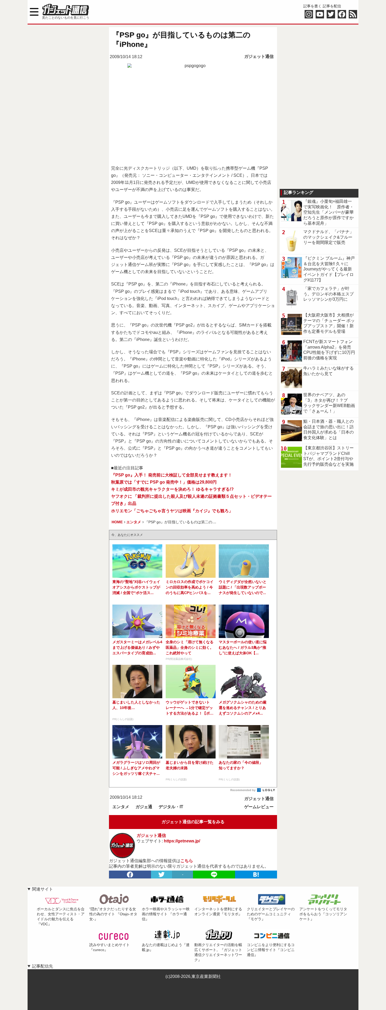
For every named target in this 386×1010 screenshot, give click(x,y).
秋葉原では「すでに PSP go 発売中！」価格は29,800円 (164, 482)
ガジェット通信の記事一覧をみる (193, 822)
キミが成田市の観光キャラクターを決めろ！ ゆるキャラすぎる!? (172, 489)
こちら (186, 860)
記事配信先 (42, 966)
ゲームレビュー (259, 807)
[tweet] (161, 874)
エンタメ (120, 807)
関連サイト (42, 889)
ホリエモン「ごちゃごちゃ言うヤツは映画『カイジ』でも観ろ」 (172, 511)
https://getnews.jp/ (182, 841)
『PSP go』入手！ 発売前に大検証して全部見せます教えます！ (171, 475)
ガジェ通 (143, 807)
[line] (214, 874)
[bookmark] (256, 874)
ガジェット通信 (259, 56)
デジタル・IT (171, 807)
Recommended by (243, 790)
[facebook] (130, 874)
